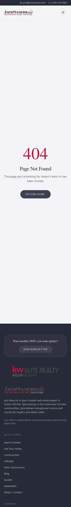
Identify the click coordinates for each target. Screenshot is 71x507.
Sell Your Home (13, 448)
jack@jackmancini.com (34, 2)
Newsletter (10, 486)
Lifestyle (9, 461)
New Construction (14, 467)
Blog (6, 473)
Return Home (35, 194)
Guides (8, 479)
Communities (11, 455)
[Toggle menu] (63, 12)
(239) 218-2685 (59, 2)
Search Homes (12, 442)
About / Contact (13, 492)
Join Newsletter (36, 349)
